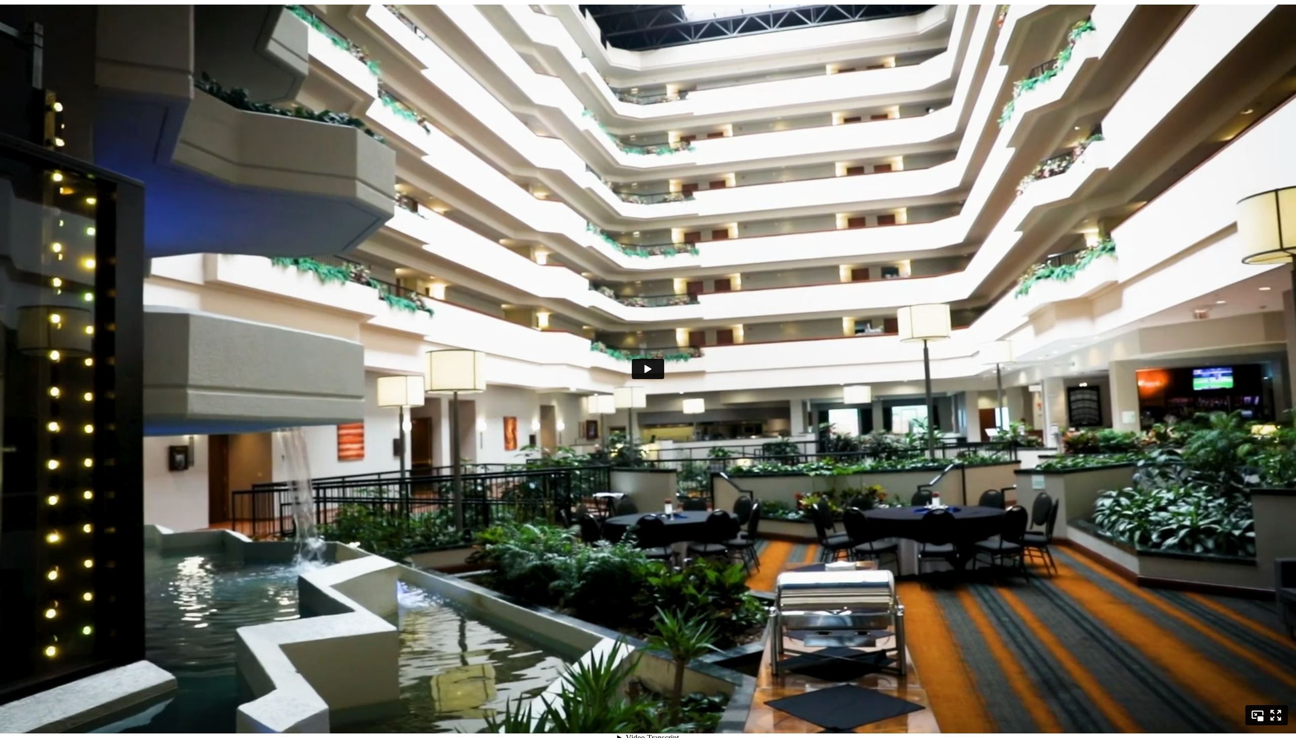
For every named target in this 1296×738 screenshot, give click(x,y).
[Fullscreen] (1276, 715)
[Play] (648, 369)
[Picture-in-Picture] (1257, 715)
